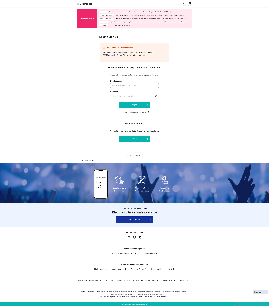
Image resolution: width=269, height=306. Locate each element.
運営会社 (182, 280)
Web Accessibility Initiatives (88, 280)
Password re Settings (115, 55)
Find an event (99, 269)
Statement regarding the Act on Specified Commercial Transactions (130, 280)
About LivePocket (137, 269)
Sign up (134, 139)
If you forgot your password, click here (133, 112)
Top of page (136, 155)
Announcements (118, 269)
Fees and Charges (148, 253)
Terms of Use (167, 280)
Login (189, 5)
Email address (116, 81)
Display (155, 96)
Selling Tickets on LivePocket (123, 253)
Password (114, 91)
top (80, 160)
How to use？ (156, 269)
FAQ (170, 269)
